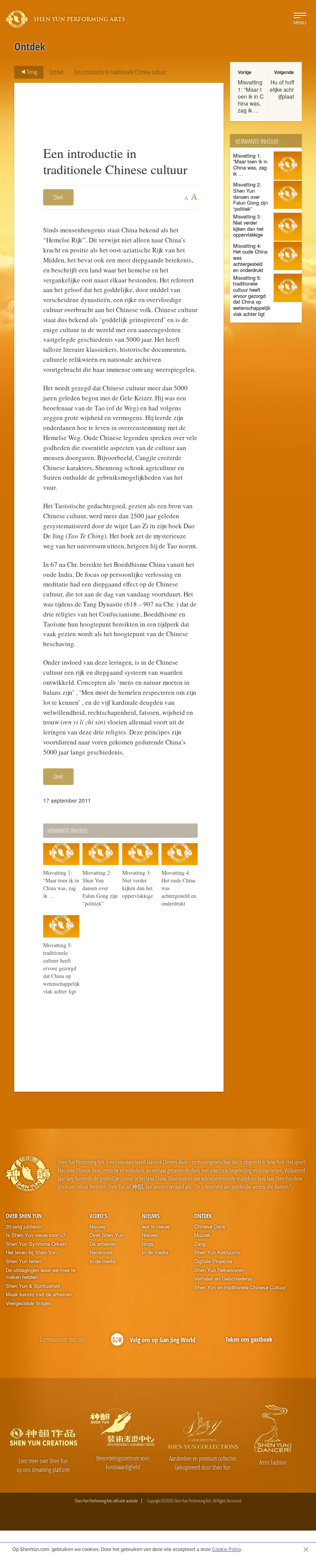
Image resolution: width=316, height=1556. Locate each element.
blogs (148, 1243)
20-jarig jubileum (24, 1226)
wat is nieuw (155, 1226)
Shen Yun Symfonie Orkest (36, 1243)
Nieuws (97, 1226)
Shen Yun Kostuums (217, 1252)
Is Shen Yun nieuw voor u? (36, 1235)
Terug (31, 72)
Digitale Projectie (213, 1261)
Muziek (202, 1235)
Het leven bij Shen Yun (31, 1252)
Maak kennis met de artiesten (39, 1294)
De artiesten (102, 1243)
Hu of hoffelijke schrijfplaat (282, 89)
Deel (58, 197)
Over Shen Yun (24, 1216)
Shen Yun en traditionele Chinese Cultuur (240, 1287)
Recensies (101, 1252)
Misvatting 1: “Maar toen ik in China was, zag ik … (251, 96)
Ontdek (56, 72)
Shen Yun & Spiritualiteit (33, 1285)
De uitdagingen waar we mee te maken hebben (41, 1274)
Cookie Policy (226, 1549)
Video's (98, 1216)
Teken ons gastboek (248, 1339)
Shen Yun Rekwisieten (219, 1270)
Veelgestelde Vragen (28, 1303)
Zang (199, 1243)
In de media (102, 1261)
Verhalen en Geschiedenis (223, 1278)
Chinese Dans (209, 1226)
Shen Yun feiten (23, 1261)
